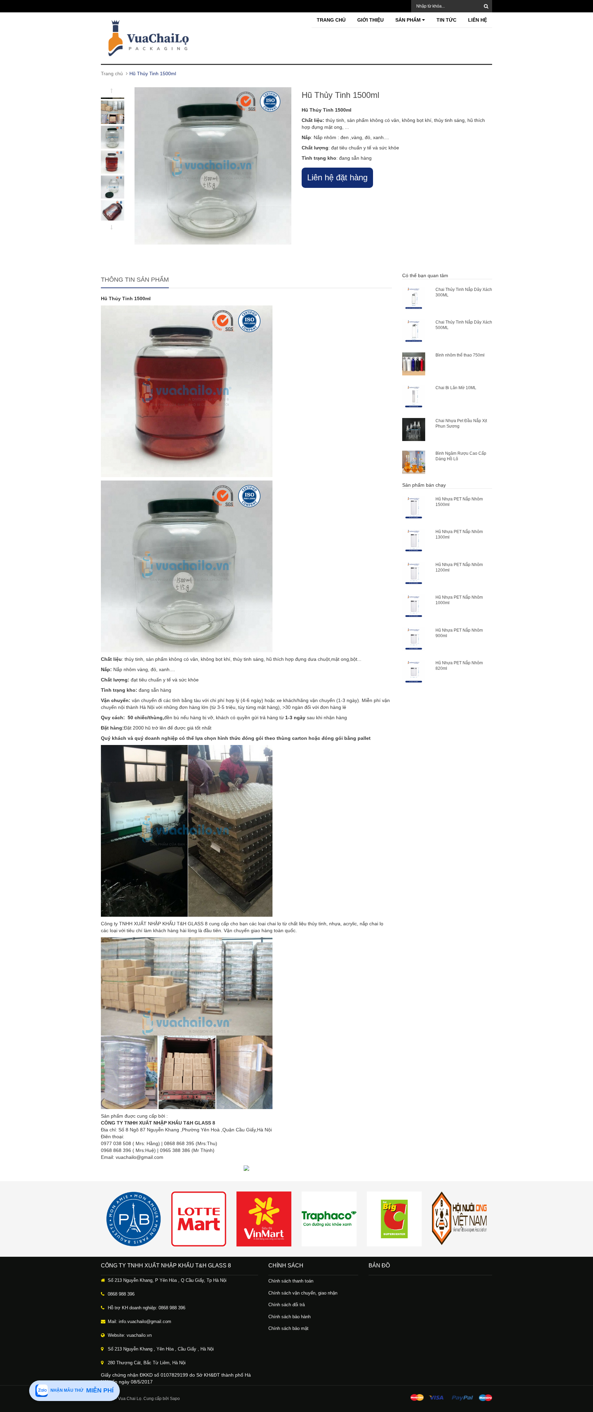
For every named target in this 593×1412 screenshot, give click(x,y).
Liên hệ (477, 20)
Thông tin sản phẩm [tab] (135, 279)
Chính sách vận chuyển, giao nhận (302, 1293)
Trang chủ (331, 20)
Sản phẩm (408, 20)
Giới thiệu (370, 20)
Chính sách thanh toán (290, 1281)
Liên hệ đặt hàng (337, 177)
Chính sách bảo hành (289, 1316)
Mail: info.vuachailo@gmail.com (139, 1321)
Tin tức (446, 20)
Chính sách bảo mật (288, 1328)
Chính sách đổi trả (286, 1304)
